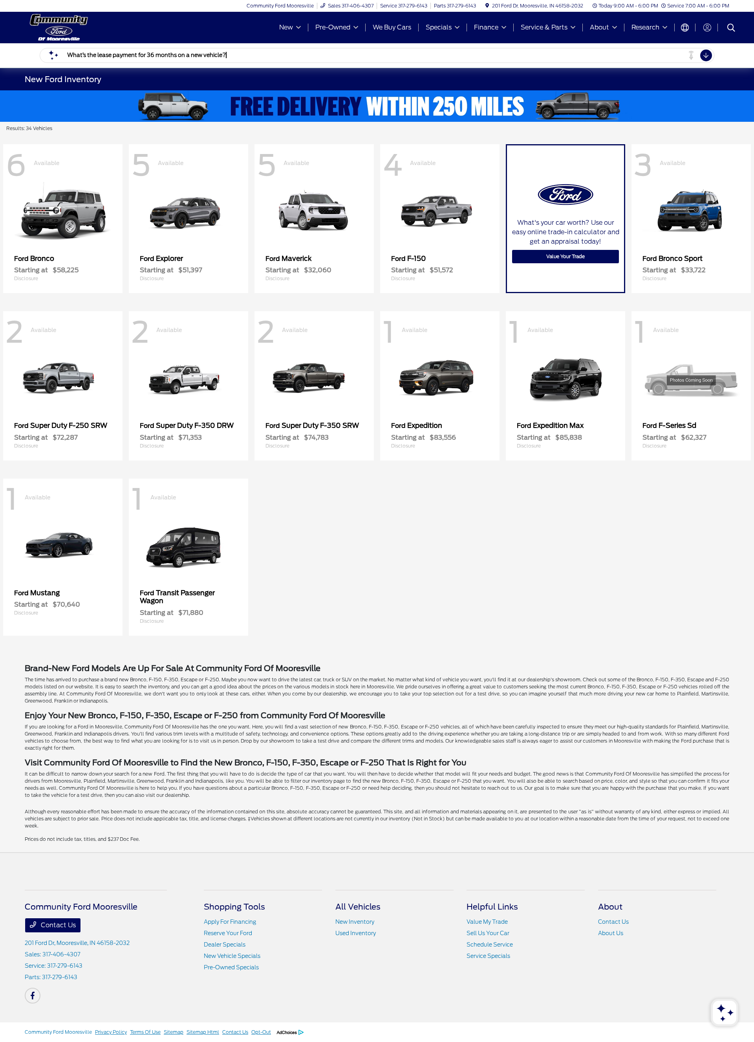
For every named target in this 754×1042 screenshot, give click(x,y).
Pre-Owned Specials (231, 967)
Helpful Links (492, 907)
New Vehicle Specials (232, 956)
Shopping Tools (234, 907)
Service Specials (488, 956)
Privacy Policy (111, 1032)
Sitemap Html (203, 1032)
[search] (731, 29)
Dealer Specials (224, 944)
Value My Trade (487, 922)
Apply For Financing (230, 922)
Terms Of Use (145, 1032)
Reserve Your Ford (228, 933)
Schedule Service (490, 944)
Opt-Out (261, 1032)
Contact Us (57, 925)
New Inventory (354, 922)
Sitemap (173, 1032)
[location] (487, 6)
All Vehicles (358, 907)
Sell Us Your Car (488, 933)
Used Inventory (355, 933)
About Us (610, 933)
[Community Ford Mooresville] (92, 27)
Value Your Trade (565, 256)
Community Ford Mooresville (58, 1032)
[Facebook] (32, 995)
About (610, 907)
